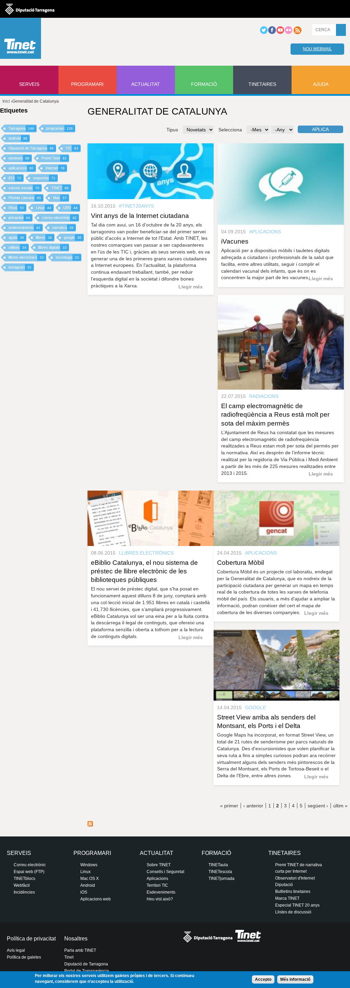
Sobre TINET (159, 864)
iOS (15, 178)
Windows (88, 864)
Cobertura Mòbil (240, 562)
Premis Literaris (25, 198)
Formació (204, 84)
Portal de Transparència (86, 970)
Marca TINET (287, 898)
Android (87, 885)
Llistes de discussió (293, 912)
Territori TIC (157, 885)
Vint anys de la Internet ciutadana (140, 215)
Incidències (24, 892)
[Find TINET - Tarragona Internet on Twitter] (264, 32)
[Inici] (20, 40)
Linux (43, 208)
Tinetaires (262, 84)
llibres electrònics (26, 257)
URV (70, 208)
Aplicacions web (95, 899)
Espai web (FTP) (29, 871)
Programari (87, 84)
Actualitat (145, 84)
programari (59, 128)
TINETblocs (24, 878)
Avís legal (16, 950)
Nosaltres (76, 938)
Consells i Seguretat (165, 871)
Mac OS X (89, 878)
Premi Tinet (54, 158)
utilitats (17, 247)
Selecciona (230, 129)
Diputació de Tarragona (31, 148)
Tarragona (21, 128)
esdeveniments (24, 227)
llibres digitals (52, 247)
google (72, 237)
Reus (16, 208)
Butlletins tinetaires (292, 891)
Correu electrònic (30, 864)
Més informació (295, 979)
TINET (60, 188)
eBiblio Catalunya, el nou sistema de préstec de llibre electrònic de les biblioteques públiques (144, 571)
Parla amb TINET (80, 950)
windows (19, 158)
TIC (72, 148)
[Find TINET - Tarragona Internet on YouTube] (280, 32)
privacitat (19, 218)
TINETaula (218, 864)
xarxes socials (24, 188)
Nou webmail (317, 49)
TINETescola (220, 871)
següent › (318, 805)
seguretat (44, 178)
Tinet (68, 957)
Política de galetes (24, 957)
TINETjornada (221, 878)
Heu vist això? (160, 899)
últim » (340, 805)
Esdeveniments (161, 892)
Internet (55, 168)
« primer (229, 805)
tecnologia (67, 257)
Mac (60, 198)
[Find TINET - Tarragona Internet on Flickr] (288, 32)
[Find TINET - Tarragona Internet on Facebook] (272, 32)
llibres (44, 237)
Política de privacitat (31, 938)
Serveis (29, 84)
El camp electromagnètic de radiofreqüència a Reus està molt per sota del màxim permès (275, 414)
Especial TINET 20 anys (297, 905)
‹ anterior (253, 805)
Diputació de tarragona (29, 9)
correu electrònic (59, 218)
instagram (20, 267)
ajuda (16, 237)
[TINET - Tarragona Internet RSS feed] (297, 32)
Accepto (263, 979)
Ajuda (320, 84)
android (18, 138)
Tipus (172, 129)
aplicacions (21, 168)
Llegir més (190, 286)
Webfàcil (22, 885)
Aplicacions (157, 878)
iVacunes (234, 241)
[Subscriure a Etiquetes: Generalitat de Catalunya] (90, 825)
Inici (6, 101)
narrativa (62, 227)
